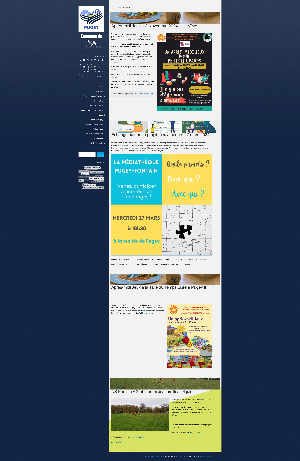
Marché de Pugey (96, 120)
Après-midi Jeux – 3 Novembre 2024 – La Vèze (154, 25)
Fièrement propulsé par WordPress (152, 456)
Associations (98, 138)
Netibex (202, 456)
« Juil (84, 76)
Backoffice (209, 456)
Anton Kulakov (183, 456)
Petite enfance (97, 129)
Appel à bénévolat (118, 442)
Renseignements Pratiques (93, 96)
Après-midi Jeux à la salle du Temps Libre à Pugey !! (158, 287)
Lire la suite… (147, 313)
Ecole (101, 115)
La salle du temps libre (94, 134)
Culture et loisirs (97, 143)
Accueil (100, 87)
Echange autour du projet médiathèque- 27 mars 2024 (160, 134)
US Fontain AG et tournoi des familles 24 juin (151, 391)
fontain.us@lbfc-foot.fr (139, 437)
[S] (100, 154)
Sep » (99, 76)
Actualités (99, 91)
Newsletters (98, 101)
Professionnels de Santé (94, 124)
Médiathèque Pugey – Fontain (92, 110)
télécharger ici (195, 432)
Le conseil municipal (95, 106)
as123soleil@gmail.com (144, 93)
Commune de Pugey (91, 39)
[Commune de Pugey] (91, 19)
